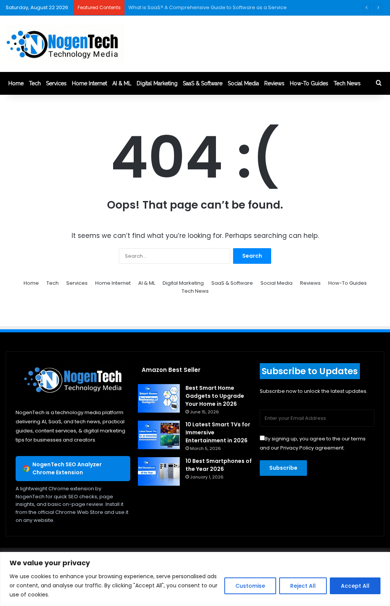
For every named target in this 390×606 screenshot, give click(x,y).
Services (56, 83)
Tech (35, 83)
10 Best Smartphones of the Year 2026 (218, 465)
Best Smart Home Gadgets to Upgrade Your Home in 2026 (214, 396)
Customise (250, 586)
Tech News (347, 83)
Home (16, 83)
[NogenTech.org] (64, 43)
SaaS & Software (202, 83)
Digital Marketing (157, 83)
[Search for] (378, 83)
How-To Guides (309, 83)
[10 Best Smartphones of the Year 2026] (159, 471)
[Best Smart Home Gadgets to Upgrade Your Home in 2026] (159, 398)
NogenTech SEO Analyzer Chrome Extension (67, 468)
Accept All (355, 586)
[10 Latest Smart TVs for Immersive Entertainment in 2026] (159, 435)
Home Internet (89, 83)
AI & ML (121, 83)
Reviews (274, 83)
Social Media (243, 83)
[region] (195, 579)
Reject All (303, 586)
